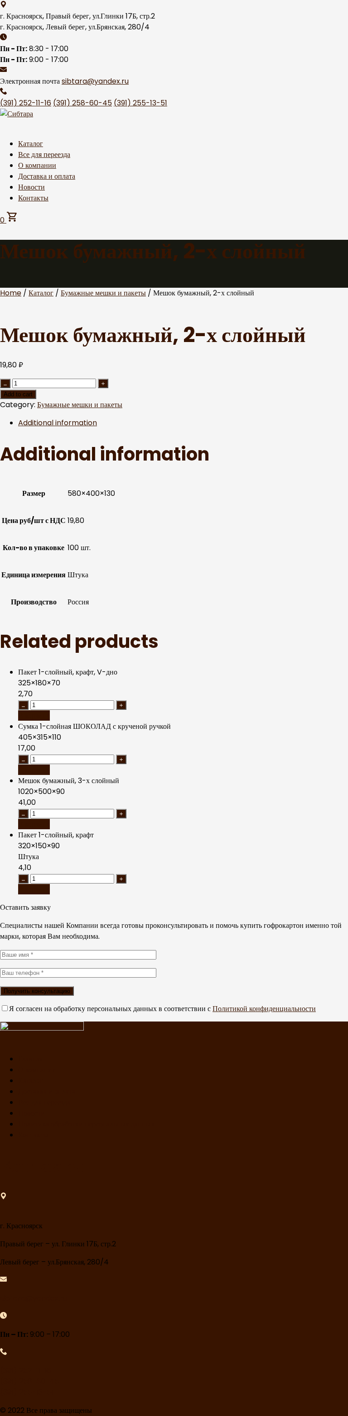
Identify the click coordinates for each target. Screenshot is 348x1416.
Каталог (30, 143)
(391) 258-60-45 (82, 103)
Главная (30, 1059)
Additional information (57, 423)
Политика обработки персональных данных (86, 1124)
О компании (37, 165)
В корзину (34, 715)
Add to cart (18, 394)
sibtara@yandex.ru (95, 81)
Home (10, 293)
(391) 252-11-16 (25, 103)
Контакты (33, 198)
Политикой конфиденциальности (264, 1008)
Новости (31, 187)
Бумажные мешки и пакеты (103, 293)
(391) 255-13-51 (140, 103)
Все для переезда (44, 154)
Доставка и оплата (46, 176)
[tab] (183, 423)
